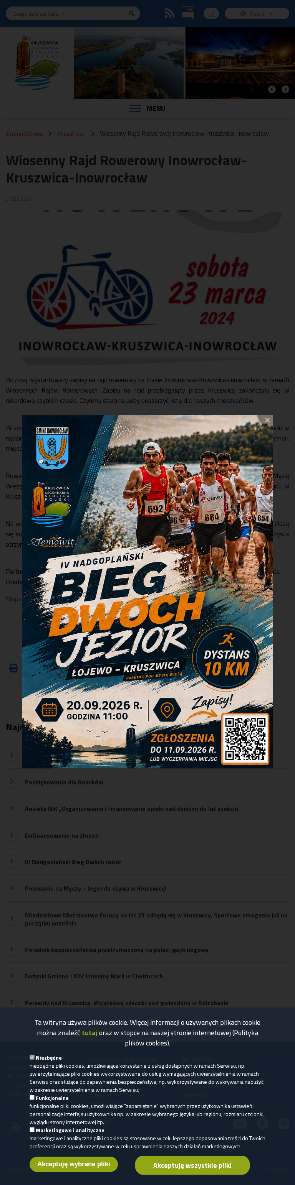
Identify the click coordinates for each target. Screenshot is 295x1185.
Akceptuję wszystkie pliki (192, 1165)
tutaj (90, 1032)
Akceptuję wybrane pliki (73, 1164)
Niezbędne (49, 1058)
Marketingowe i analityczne (70, 1130)
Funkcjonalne (52, 1098)
